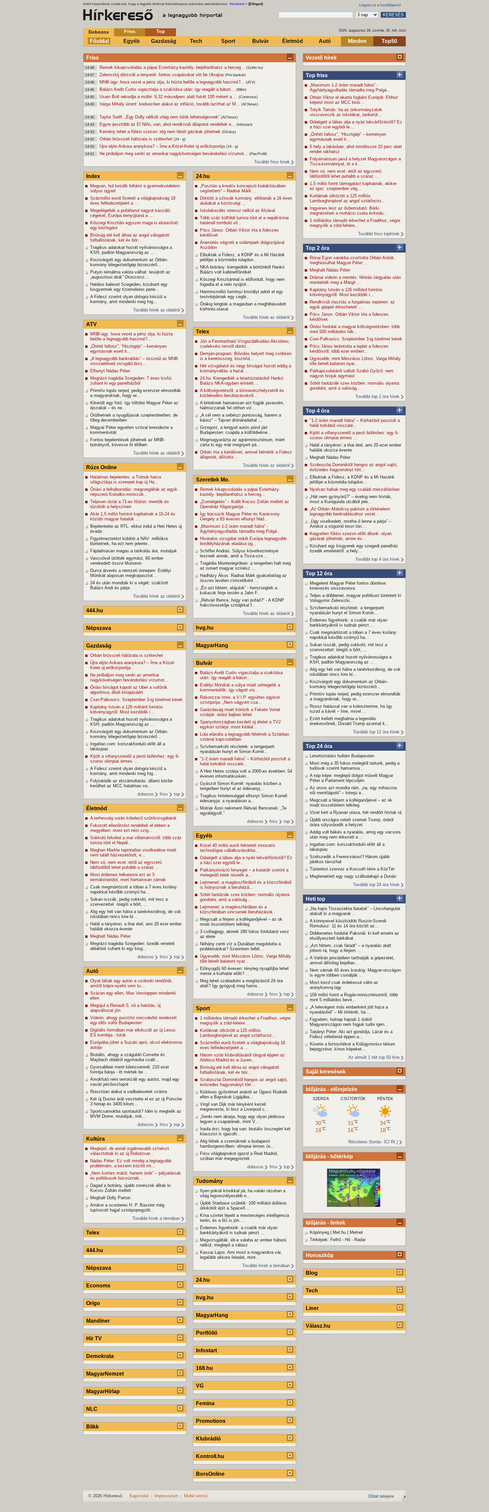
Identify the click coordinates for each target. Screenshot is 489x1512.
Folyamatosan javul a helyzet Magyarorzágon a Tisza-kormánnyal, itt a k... (355, 161)
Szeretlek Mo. (213, 479)
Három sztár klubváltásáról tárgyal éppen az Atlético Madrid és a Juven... (242, 1057)
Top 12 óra (319, 573)
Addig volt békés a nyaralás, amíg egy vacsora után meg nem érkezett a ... (355, 835)
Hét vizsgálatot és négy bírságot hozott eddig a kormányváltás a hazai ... (245, 368)
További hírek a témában (156, 1218)
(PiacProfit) (258, 154)
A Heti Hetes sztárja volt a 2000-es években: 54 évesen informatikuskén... (246, 774)
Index (93, 176)
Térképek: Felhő (325, 1239)
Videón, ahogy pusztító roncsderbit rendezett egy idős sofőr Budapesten (133, 1020)
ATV (91, 324)
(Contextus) (248, 97)
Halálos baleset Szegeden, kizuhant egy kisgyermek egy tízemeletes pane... (129, 287)
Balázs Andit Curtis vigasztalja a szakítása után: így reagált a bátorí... (167, 89)
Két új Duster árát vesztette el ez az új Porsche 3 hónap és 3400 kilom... (136, 1101)
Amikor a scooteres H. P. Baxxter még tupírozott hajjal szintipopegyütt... (127, 1208)
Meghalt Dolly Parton (110, 1197)
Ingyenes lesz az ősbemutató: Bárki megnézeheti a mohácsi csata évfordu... (348, 211)
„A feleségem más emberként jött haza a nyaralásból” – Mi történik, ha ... (349, 1010)
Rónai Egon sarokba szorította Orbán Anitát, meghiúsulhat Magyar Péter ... (352, 260)
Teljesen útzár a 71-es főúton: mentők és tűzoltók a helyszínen (129, 504)
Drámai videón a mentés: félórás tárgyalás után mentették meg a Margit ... (355, 280)
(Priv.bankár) (235, 75)
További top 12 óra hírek (376, 731)
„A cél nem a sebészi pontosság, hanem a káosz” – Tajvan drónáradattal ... (240, 418)
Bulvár (260, 41)
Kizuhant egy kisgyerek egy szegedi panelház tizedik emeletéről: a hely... (354, 548)
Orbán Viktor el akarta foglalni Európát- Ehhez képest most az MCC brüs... (354, 100)
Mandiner (98, 1321)
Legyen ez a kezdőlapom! (380, 5)
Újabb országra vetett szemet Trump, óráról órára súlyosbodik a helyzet (352, 822)
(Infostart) (244, 124)
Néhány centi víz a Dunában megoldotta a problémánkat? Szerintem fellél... (240, 946)
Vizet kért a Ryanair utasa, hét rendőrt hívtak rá (356, 812)
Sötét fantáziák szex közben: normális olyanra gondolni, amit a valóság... (354, 386)
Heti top (315, 899)
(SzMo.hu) (254, 68)
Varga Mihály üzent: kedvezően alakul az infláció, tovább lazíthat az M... (170, 103)
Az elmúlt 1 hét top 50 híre (374, 1057)
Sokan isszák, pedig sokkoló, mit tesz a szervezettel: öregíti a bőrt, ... (348, 647)
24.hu (203, 176)
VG (200, 1386)
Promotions (211, 1421)
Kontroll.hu (210, 1456)
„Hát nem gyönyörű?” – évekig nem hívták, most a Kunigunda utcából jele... (351, 499)
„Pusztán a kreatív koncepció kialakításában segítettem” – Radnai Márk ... (243, 188)
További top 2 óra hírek (377, 396)
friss (164, 794)
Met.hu (339, 1232)
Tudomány (209, 1181)
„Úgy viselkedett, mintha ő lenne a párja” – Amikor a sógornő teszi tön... (350, 524)
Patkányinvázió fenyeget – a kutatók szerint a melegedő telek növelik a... (244, 872)
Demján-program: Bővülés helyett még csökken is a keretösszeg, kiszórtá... (245, 356)
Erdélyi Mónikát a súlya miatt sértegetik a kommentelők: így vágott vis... (240, 687)
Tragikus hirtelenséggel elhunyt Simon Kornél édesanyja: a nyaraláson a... (243, 798)
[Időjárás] (353, 1205)
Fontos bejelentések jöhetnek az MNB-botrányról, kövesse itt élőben (127, 442)
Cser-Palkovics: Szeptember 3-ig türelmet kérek (356, 338)
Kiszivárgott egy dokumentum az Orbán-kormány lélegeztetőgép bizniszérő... (349, 684)
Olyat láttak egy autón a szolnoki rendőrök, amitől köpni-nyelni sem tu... (131, 983)
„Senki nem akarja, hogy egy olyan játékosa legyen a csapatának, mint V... (242, 1119)
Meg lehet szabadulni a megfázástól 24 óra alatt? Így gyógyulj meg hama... (241, 983)
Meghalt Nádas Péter (330, 270)
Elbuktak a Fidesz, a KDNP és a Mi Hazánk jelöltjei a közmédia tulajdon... (352, 479)
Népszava (98, 628)
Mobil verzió (195, 1495)
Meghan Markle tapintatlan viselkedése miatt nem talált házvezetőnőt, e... (133, 852)
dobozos (145, 794)
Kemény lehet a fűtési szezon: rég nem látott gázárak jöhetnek (160, 131)
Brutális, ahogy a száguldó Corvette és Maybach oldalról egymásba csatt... (127, 1057)
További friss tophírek (379, 233)
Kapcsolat (139, 1495)
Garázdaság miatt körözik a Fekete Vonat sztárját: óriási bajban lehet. (240, 712)
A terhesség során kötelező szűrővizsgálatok (133, 818)
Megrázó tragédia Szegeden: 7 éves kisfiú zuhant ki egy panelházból (130, 381)
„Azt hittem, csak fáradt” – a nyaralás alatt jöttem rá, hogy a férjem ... (350, 948)
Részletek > (238, 4)
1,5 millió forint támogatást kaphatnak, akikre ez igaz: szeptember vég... (353, 186)
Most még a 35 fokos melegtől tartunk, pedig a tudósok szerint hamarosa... (355, 766)
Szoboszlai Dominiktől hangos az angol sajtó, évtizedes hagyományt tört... (354, 467)
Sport (228, 41)
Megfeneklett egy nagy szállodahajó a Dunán (353, 876)
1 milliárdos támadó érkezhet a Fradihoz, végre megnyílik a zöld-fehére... (355, 223)
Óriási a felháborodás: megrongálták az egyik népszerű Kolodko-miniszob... (133, 492)
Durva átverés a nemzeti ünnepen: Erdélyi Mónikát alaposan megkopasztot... (130, 573)
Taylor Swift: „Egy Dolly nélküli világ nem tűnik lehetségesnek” (160, 116)
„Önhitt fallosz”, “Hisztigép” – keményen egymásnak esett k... (348, 137)
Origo (93, 1303)
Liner (312, 1308)
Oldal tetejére (381, 1496)
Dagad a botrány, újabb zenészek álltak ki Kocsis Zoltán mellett (130, 1188)
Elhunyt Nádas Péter (110, 370)
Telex (92, 1232)
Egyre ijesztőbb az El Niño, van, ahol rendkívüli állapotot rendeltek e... (168, 124)
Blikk (92, 1426)
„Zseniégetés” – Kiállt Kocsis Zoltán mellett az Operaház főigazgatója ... (244, 504)
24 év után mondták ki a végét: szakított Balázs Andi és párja (129, 585)
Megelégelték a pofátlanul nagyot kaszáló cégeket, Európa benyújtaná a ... (130, 213)
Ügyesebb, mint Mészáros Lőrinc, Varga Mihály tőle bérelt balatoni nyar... (355, 361)
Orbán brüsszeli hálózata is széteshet (136, 138)
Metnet (356, 1232)
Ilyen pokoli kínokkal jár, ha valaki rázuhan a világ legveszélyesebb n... (242, 1193)
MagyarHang (212, 645)
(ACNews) (249, 104)
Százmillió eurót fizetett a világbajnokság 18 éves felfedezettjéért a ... (132, 201)
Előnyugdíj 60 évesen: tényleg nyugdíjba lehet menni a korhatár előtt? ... (244, 971)
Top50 (389, 41)
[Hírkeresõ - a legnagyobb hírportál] (153, 15)
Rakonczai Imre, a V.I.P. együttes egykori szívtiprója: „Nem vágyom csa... (240, 700)
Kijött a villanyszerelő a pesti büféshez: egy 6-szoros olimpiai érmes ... (354, 435)
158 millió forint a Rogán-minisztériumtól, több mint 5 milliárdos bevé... (354, 997)
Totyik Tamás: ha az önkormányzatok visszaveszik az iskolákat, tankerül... (346, 112)
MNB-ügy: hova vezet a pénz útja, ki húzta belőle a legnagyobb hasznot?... (172, 82)
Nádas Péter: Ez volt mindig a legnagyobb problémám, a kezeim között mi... (130, 1163)
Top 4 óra (317, 411)
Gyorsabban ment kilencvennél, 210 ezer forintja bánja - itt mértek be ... (129, 1069)
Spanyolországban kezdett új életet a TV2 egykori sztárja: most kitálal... (240, 724)
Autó (325, 41)
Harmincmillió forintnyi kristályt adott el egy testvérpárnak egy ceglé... (241, 294)
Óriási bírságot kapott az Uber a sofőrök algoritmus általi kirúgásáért (128, 690)
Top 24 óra (319, 746)
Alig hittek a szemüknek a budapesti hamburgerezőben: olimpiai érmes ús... (237, 1144)
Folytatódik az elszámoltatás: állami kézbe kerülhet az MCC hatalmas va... (131, 783)
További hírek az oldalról (156, 309)
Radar (360, 1239)
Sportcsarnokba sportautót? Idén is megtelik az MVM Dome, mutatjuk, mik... (135, 1114)
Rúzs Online (101, 467)
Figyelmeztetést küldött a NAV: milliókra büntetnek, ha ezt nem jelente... (129, 541)
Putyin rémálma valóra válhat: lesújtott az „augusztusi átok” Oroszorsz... (130, 275)
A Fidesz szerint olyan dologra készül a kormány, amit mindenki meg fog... (128, 299)
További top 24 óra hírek (376, 884)
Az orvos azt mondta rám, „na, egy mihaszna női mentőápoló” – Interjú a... (353, 790)
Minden (357, 41)
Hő (347, 1239)
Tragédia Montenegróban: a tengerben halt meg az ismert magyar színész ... (245, 566)
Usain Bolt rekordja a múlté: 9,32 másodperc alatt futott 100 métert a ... (169, 96)
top (177, 794)
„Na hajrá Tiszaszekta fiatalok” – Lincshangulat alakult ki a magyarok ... (355, 911)
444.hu (94, 610)
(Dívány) (229, 132)
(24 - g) (180, 139)
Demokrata (100, 1356)
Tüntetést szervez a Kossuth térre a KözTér (352, 868)
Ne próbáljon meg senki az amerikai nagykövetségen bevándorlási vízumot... (174, 153)
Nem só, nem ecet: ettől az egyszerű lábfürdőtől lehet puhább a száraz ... (345, 174)
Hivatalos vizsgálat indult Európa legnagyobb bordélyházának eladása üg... (243, 541)
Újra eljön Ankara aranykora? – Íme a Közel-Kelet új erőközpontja (162, 146)
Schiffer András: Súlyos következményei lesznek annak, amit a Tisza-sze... (239, 553)
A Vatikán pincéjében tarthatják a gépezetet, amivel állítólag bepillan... (352, 960)
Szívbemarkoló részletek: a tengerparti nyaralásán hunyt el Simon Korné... (347, 610)
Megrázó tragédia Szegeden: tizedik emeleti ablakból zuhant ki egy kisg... (132, 946)
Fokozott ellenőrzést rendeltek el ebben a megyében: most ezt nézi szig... (130, 828)
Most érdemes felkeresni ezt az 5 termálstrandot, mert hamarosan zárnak (128, 877)
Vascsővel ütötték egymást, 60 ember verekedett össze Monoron (126, 561)
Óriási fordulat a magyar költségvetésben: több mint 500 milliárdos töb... (355, 329)
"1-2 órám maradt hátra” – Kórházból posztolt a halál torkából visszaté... (355, 423)
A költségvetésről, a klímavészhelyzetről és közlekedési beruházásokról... (242, 393)
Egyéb (131, 41)
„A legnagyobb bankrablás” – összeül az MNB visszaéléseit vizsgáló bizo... (134, 361)
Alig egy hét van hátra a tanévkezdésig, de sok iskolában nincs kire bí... (355, 672)
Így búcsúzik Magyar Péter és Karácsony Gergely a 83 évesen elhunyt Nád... (240, 516)
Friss (129, 31)
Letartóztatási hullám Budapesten (342, 755)
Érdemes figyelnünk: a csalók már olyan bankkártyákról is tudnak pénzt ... (348, 623)
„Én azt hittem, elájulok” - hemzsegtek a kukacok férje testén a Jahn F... (238, 590)
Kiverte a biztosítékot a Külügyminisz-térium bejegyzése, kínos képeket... (352, 1046)
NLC (91, 1409)
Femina (205, 1403)
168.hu (204, 1368)
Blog (312, 1273)
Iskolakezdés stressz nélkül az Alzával (237, 210)
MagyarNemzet (105, 1374)
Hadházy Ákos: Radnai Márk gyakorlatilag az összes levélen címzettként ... (243, 578)
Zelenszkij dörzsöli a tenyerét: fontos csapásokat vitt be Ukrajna (162, 74)
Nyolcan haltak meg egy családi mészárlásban (355, 489)
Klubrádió (208, 1438)
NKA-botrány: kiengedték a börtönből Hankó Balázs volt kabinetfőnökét (242, 270)
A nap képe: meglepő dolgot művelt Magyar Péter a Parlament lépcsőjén (351, 778)
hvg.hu (205, 628)
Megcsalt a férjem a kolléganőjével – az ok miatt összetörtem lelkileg (351, 803)
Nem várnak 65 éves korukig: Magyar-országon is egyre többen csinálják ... (355, 973)
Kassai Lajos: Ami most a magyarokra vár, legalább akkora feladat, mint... (241, 1255)
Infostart (206, 1350)
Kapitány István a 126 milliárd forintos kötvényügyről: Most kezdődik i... (346, 292)
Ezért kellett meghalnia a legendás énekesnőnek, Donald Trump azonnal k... (349, 721)
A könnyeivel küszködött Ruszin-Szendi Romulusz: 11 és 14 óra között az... (348, 923)
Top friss (317, 75)
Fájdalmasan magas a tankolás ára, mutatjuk (133, 550)
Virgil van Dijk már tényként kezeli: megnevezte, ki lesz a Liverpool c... (234, 1107)
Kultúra (95, 1139)
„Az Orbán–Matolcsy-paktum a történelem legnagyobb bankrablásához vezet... (350, 511)
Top (160, 31)
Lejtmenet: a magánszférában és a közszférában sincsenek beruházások (236, 909)
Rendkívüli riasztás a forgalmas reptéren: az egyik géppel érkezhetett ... (352, 304)
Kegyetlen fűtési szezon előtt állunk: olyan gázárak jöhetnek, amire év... (351, 536)
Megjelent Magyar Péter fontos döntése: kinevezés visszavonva (348, 586)
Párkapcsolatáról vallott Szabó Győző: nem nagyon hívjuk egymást (352, 373)
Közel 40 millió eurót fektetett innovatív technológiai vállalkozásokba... (237, 848)
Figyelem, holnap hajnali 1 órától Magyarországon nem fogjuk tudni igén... (349, 1022)
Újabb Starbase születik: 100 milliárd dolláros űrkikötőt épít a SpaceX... (243, 1206)
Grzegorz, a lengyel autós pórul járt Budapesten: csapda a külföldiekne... (235, 430)
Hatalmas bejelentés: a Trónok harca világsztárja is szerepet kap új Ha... (125, 479)
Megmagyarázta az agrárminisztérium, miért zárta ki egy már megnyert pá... (242, 442)
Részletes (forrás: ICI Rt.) (373, 1141)
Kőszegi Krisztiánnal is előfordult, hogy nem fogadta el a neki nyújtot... (242, 282)
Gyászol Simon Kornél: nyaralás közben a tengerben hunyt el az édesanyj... (240, 786)
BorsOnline (210, 1474)
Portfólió (207, 1333)
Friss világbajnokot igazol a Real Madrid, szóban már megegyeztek (239, 1156)
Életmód (292, 41)
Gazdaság (163, 41)
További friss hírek (272, 161)
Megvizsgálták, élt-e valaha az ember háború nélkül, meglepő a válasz (243, 1242)
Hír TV (94, 1338)
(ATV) (250, 82)
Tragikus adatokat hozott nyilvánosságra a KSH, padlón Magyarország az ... (351, 659)
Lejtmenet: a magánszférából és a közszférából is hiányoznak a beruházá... (245, 885)
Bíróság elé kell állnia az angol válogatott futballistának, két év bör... (129, 238)
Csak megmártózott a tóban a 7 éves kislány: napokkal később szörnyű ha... (354, 635)
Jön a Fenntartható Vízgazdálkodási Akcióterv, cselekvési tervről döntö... (245, 344)
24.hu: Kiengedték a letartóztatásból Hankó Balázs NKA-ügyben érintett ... (241, 381)
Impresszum (166, 1495)
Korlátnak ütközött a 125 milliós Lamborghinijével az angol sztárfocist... (347, 198)
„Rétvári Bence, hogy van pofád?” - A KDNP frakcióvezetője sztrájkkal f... (242, 603)
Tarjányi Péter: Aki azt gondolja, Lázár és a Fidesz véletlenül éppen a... (351, 1034)
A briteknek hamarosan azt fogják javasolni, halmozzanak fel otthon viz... (242, 405)
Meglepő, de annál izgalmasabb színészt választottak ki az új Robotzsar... (129, 1151)
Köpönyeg (319, 1232)
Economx (98, 1285)
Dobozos (98, 32)
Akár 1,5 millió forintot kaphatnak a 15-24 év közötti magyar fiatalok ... (132, 516)
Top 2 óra (317, 248)
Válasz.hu (318, 1326)
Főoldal (99, 41)
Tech (196, 41)
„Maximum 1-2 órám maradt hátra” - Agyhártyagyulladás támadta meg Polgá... (350, 88)
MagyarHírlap (103, 1391)
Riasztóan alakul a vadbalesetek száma (128, 1091)
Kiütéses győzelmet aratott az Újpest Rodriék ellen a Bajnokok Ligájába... (243, 1094)
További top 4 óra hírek (377, 559)
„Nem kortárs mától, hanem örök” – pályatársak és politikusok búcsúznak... (135, 1176)
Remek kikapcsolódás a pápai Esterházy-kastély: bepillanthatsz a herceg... (172, 67)
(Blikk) (241, 90)
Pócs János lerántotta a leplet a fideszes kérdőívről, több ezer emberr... (349, 349)
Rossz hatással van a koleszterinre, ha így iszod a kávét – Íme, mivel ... (351, 709)
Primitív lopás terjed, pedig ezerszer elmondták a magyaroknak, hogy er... (355, 696)
